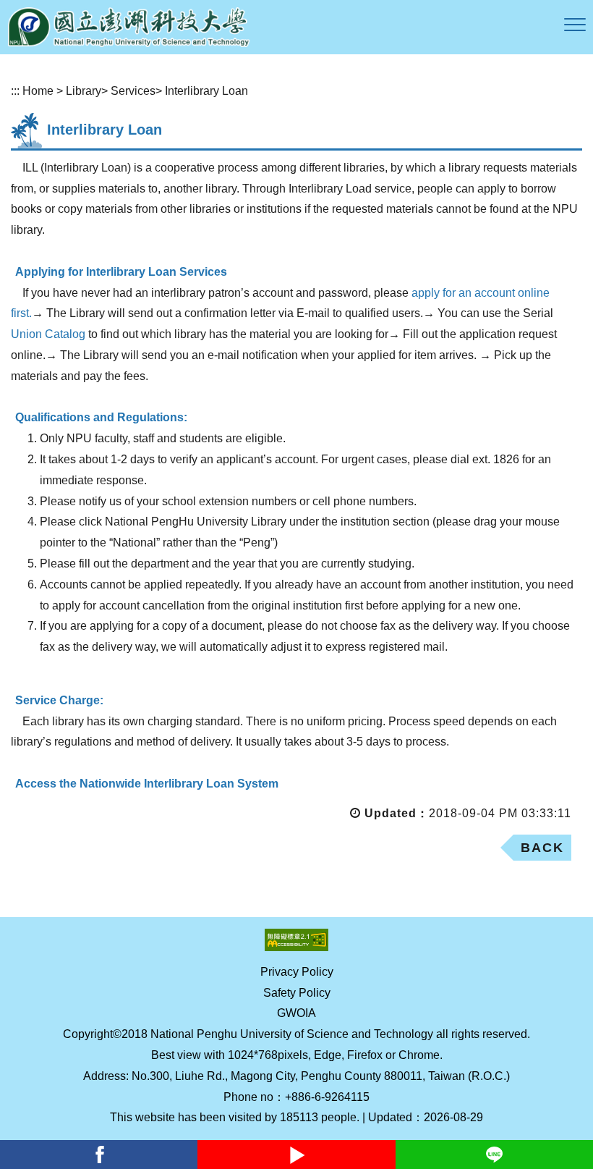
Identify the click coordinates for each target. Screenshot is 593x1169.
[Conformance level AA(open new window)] (296, 940)
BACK (542, 847)
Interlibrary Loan (206, 91)
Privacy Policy (296, 972)
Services (133, 91)
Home (38, 91)
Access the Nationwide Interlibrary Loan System (146, 783)
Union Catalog (48, 334)
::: (15, 91)
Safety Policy (296, 993)
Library (83, 91)
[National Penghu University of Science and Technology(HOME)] (128, 27)
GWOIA (296, 1013)
